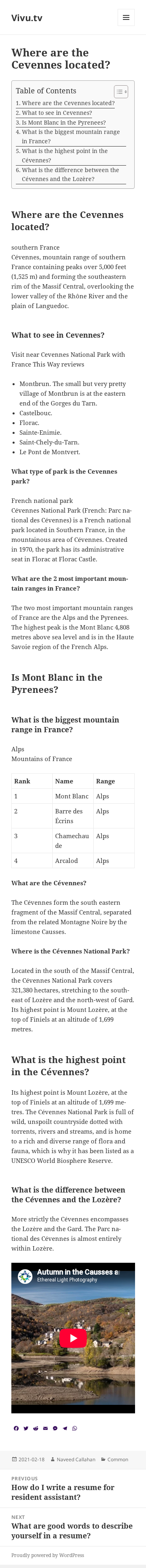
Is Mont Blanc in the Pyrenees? (64, 122)
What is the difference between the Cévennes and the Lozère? (70, 174)
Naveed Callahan (76, 1459)
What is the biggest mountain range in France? (71, 136)
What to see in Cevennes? (57, 112)
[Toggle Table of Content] (117, 92)
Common (117, 1459)
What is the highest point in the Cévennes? (65, 155)
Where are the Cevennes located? (68, 103)
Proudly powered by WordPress (47, 1555)
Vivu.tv (27, 17)
